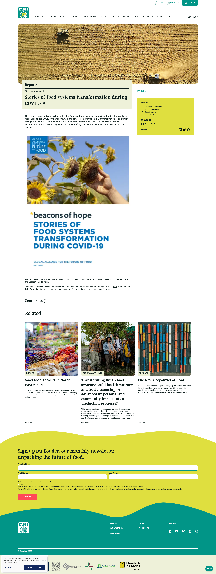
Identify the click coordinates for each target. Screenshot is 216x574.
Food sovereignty (152, 109)
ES (211, 568)
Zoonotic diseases (152, 115)
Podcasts (144, 528)
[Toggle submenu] (43, 16)
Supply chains (150, 112)
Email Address (25, 464)
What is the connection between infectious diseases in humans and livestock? (76, 289)
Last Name (113, 473)
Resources (115, 533)
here (115, 286)
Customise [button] (7, 567)
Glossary (114, 523)
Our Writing (116, 528)
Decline (29, 567)
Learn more (150, 489)
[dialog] (24, 564)
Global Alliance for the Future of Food (65, 116)
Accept (40, 567)
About (142, 523)
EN (208, 568)
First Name (23, 473)
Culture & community (153, 107)
